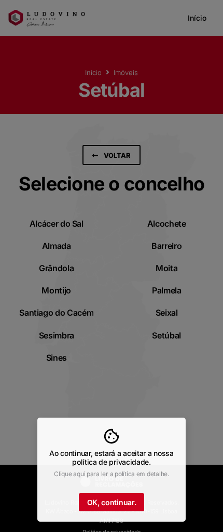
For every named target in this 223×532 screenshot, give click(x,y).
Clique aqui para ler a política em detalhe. (111, 474)
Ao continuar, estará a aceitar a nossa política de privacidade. (111, 457)
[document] (111, 266)
